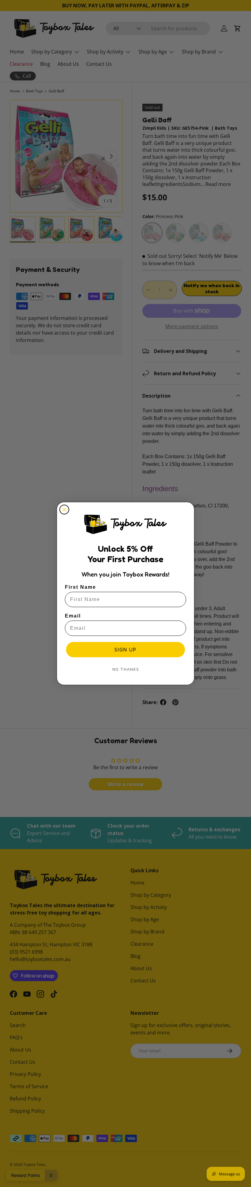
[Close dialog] (64, 509)
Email (73, 615)
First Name (80, 587)
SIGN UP (125, 650)
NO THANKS (125, 669)
